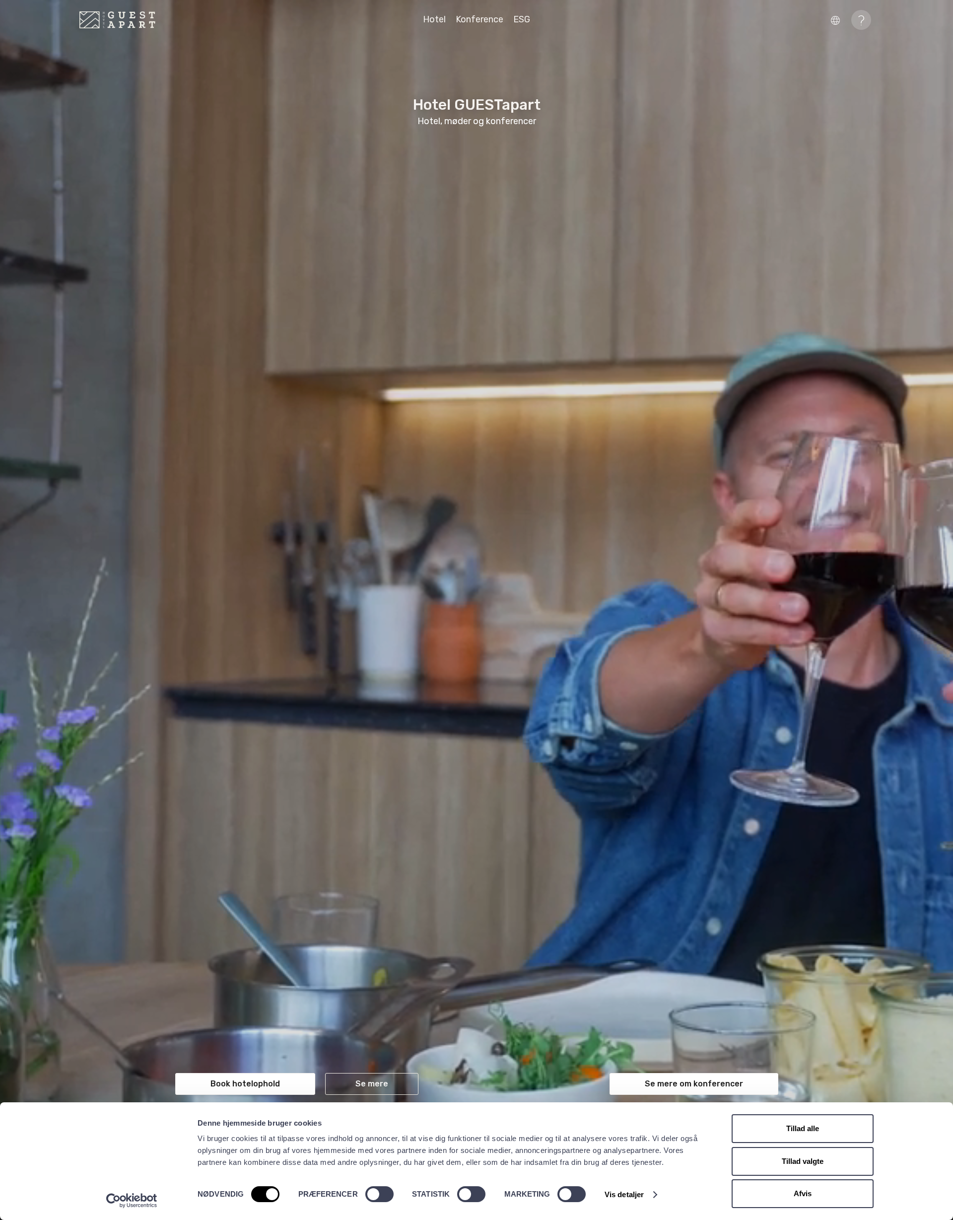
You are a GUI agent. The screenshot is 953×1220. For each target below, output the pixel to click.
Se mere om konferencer (694, 1083)
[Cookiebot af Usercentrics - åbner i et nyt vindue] (131, 1200)
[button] (838, 19)
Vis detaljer (624, 1194)
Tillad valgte (802, 1161)
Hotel (434, 19)
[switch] (379, 1194)
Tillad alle (802, 1128)
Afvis (803, 1193)
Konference (479, 19)
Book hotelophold (245, 1083)
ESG (521, 19)
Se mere (371, 1083)
